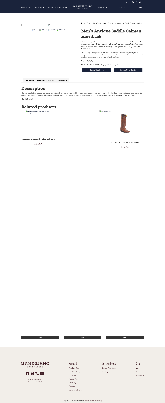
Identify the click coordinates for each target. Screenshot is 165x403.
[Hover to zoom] (49, 25)
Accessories (140, 375)
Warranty (72, 382)
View (40, 337)
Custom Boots (92, 23)
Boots (104, 23)
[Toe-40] (52, 31)
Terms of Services (89, 400)
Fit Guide (72, 375)
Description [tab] (29, 80)
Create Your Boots (97, 70)
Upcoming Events (75, 389)
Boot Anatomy (74, 371)
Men (99, 23)
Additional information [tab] (45, 80)
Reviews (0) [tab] (62, 80)
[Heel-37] (43, 31)
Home (83, 23)
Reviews (72, 386)
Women (139, 371)
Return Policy (74, 379)
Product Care (74, 368)
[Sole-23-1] (61, 31)
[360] (34, 31)
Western (110, 23)
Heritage (105, 371)
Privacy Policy (98, 400)
